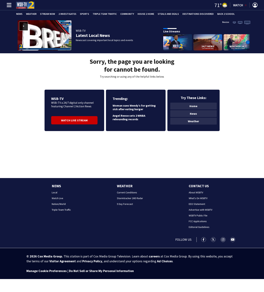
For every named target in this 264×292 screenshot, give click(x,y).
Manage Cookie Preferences (46, 271)
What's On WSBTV (198, 198)
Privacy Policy (92, 261)
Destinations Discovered (198, 14)
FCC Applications (198, 221)
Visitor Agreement (62, 261)
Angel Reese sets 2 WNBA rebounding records (129, 117)
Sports (84, 14)
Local (54, 192)
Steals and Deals (168, 14)
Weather (31, 14)
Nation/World (59, 204)
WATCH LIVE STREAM (74, 120)
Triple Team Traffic (105, 14)
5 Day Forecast (125, 204)
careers (154, 256)
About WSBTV (196, 192)
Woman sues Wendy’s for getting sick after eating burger (134, 107)
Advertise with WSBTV (200, 209)
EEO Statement (197, 204)
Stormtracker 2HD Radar (130, 198)
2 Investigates (67, 14)
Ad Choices (165, 261)
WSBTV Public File (198, 215)
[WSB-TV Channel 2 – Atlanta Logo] (25, 5)
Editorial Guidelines (199, 227)
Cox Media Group (50, 256)
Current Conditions (127, 192)
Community (127, 14)
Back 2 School (226, 14)
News (19, 14)
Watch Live (57, 198)
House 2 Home (146, 14)
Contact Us (199, 186)
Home (193, 106)
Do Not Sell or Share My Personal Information (101, 271)
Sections (8, 5)
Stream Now (47, 14)
